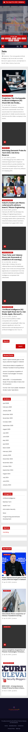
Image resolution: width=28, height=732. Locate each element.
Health (18, 38)
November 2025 (8, 418)
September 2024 (8, 470)
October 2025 (7, 422)
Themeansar (14, 722)
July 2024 (6, 477)
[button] (21, 46)
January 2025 (7, 455)
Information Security (7, 200)
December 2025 (8, 414)
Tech (3, 38)
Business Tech (6, 148)
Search (6, 341)
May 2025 (6, 440)
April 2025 (6, 444)
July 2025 (5, 433)
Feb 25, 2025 (7, 210)
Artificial (14, 38)
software (11, 40)
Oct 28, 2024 (8, 262)
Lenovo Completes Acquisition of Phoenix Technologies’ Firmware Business (13, 374)
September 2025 (8, 425)
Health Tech (6, 506)
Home (3, 54)
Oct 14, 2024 (7, 316)
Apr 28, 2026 (7, 654)
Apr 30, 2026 (7, 582)
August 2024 (6, 474)
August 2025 (6, 429)
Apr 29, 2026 (7, 618)
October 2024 (7, 466)
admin (14, 105)
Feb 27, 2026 (7, 691)
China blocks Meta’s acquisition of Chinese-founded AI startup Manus (13, 615)
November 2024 (8, 463)
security (24, 38)
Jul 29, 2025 (7, 105)
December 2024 (8, 459)
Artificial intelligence (7, 95)
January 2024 (7, 485)
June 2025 (6, 437)
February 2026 (7, 407)
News (4, 513)
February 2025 (7, 451)
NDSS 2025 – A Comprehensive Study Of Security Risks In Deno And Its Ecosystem (13, 382)
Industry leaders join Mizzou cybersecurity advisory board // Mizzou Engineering (13, 205)
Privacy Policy (11, 728)
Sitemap (18, 728)
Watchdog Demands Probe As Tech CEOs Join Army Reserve (14, 152)
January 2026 (7, 411)
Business (16, 40)
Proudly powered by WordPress (10, 721)
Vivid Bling (6, 532)
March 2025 (6, 448)
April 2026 (6, 403)
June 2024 (6, 481)
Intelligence (8, 38)
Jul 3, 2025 (7, 157)
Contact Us (20, 726)
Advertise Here (13, 726)
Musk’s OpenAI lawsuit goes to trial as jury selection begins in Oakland (14, 578)
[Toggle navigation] (17, 46)
